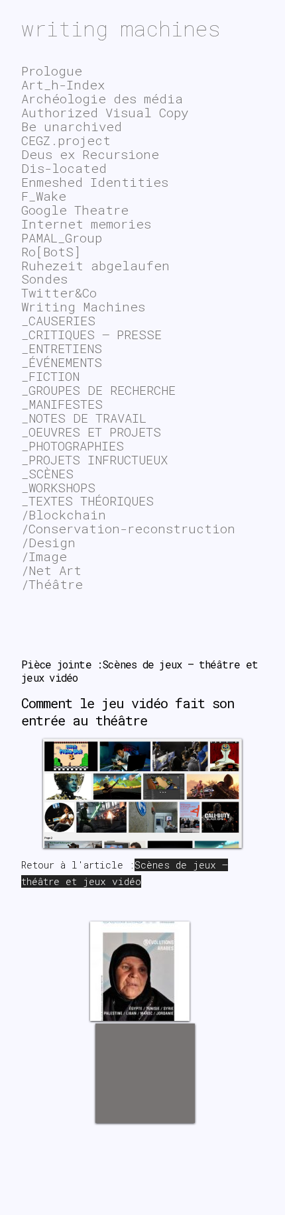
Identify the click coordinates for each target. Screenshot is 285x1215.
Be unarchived (71, 126)
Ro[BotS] (51, 251)
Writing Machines (83, 306)
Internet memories (86, 223)
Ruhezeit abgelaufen (95, 265)
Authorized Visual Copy (104, 112)
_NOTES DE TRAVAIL (83, 417)
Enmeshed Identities (94, 182)
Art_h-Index (63, 84)
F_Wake (43, 195)
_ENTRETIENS (61, 348)
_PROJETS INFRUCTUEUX (94, 459)
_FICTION (50, 376)
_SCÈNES (47, 473)
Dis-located (64, 168)
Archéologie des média (102, 98)
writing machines (121, 28)
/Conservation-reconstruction (128, 528)
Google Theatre (75, 209)
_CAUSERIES (58, 320)
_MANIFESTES (62, 404)
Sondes (44, 278)
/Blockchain (63, 514)
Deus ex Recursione (90, 154)
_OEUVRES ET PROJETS (91, 431)
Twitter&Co (59, 292)
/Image (44, 556)
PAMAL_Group (61, 237)
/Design (48, 542)
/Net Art (51, 570)
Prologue (51, 70)
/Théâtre (52, 584)
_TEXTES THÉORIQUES (87, 500)
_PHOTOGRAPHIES (72, 445)
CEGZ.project (66, 140)
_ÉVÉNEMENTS (61, 362)
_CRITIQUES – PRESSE (91, 334)
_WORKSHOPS (58, 487)
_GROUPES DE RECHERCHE (98, 390)
